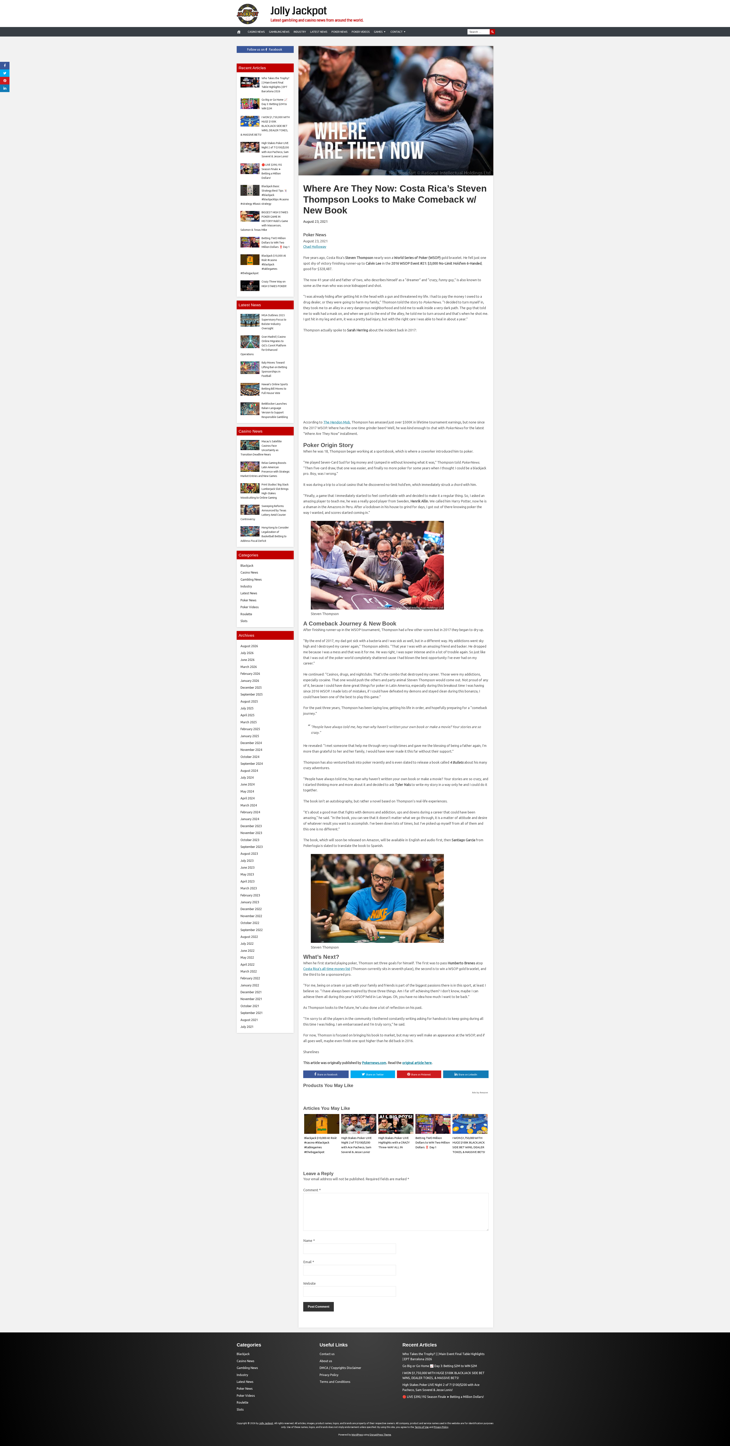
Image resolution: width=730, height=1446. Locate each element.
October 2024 (249, 756)
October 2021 (249, 1006)
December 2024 (251, 743)
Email (308, 1262)
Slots (244, 621)
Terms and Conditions (335, 1381)
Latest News (318, 31)
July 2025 (247, 708)
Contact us (327, 1354)
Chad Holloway (314, 246)
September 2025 (251, 694)
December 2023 (251, 826)
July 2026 (247, 653)
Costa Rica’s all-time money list (326, 969)
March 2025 (248, 722)
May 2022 (247, 957)
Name (309, 1240)
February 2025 (250, 729)
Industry (300, 31)
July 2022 (247, 943)
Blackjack (246, 565)
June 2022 (247, 950)
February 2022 (250, 978)
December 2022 (251, 909)
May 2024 (247, 791)
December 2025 (251, 687)
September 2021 (251, 1013)
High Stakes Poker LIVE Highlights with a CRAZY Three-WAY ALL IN (394, 1142)
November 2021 (251, 999)
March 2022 (248, 971)
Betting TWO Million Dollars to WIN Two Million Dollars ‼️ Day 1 (432, 1142)
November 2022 (251, 916)
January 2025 (249, 736)
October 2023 (249, 840)
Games (378, 31)
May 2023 (247, 874)
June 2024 (247, 784)
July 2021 (247, 1026)
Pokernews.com (374, 1063)
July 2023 (247, 860)
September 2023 (251, 846)
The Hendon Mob (336, 422)
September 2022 (251, 930)
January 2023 (249, 902)
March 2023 (248, 888)
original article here (417, 1063)
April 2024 (247, 798)
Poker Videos (361, 31)
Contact (396, 31)
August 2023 (249, 853)
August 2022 (249, 936)
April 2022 (247, 964)
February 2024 (250, 812)
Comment (312, 1190)
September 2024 (251, 763)
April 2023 (247, 881)
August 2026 (249, 646)
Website (309, 1283)
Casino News (256, 31)
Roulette (246, 614)
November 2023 (251, 833)
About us (326, 1361)
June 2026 (247, 659)
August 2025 (249, 701)
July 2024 (247, 777)
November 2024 (251, 749)
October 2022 (249, 923)
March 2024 (248, 805)
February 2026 (250, 673)
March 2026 (248, 666)
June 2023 (247, 867)
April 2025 (247, 715)
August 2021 (249, 1020)
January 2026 (249, 680)
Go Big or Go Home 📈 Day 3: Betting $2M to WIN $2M (439, 1366)
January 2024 (249, 819)
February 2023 (250, 895)
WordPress (357, 1434)
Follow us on (264, 49)
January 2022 (249, 985)
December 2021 (251, 992)
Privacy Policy (329, 1375)
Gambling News (279, 31)
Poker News (340, 31)
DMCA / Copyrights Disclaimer (340, 1368)
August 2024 (249, 770)
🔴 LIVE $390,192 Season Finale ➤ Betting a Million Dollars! (443, 1396)
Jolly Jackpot (299, 11)
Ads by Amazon (480, 1092)
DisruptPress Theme (380, 1434)
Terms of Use (422, 1427)
